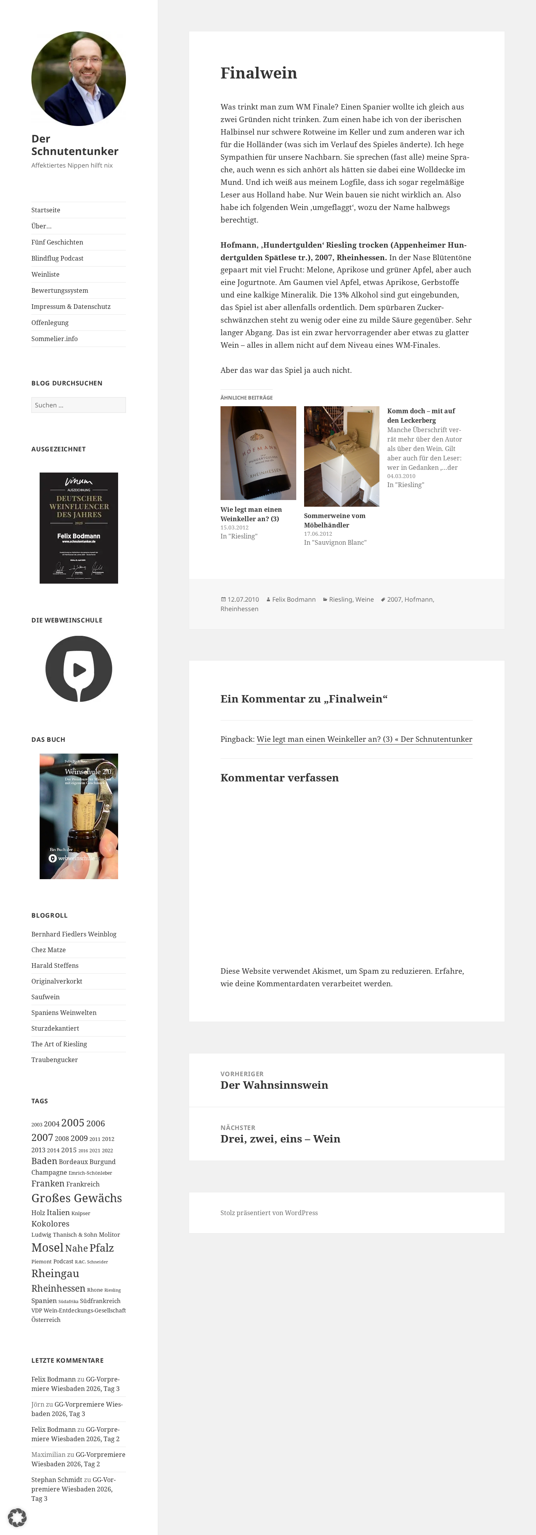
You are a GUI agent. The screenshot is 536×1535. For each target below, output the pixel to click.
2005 (73, 1122)
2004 (52, 1123)
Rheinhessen (58, 1288)
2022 (107, 1150)
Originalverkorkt (56, 981)
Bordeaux (73, 1161)
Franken (48, 1183)
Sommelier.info (54, 338)
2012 (108, 1139)
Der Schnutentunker (75, 144)
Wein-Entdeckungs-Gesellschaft (85, 1310)
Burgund (102, 1161)
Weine (365, 599)
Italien (58, 1212)
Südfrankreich (100, 1301)
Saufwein (45, 997)
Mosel (47, 1247)
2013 (38, 1150)
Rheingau (55, 1273)
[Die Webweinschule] (78, 668)
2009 (79, 1137)
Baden (44, 1160)
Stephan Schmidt (56, 1479)
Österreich (46, 1319)
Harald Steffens (54, 965)
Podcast (63, 1261)
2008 (62, 1138)
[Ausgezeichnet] (79, 527)
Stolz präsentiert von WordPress (269, 1212)
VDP (36, 1310)
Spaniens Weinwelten (64, 1012)
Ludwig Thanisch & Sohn (64, 1234)
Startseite (45, 210)
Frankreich (83, 1184)
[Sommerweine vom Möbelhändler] (341, 456)
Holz (38, 1212)
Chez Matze (48, 949)
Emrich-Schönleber (90, 1173)
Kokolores (50, 1223)
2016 (83, 1151)
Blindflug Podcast (57, 258)
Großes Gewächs (76, 1198)
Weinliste (45, 274)
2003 (36, 1124)
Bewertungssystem (59, 290)
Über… (41, 226)
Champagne (49, 1172)
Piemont (41, 1261)
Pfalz (101, 1247)
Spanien (44, 1300)
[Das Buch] (79, 815)
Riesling (112, 1290)
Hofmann (419, 599)
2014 (53, 1150)
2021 (94, 1150)
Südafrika (68, 1301)
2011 (94, 1139)
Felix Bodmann (53, 1379)
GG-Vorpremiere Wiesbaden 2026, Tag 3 (73, 1489)
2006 (95, 1123)
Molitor (109, 1234)
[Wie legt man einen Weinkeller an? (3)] (258, 453)
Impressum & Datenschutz (71, 306)
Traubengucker (54, 1059)
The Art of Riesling (59, 1044)
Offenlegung (50, 322)
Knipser (80, 1213)
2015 (69, 1149)
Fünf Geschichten (57, 242)
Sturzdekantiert (55, 1028)
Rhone (95, 1289)
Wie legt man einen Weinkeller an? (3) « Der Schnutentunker (364, 739)
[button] (17, 1517)
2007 (42, 1137)
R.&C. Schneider (91, 1262)
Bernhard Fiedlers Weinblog (74, 934)
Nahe (76, 1248)
